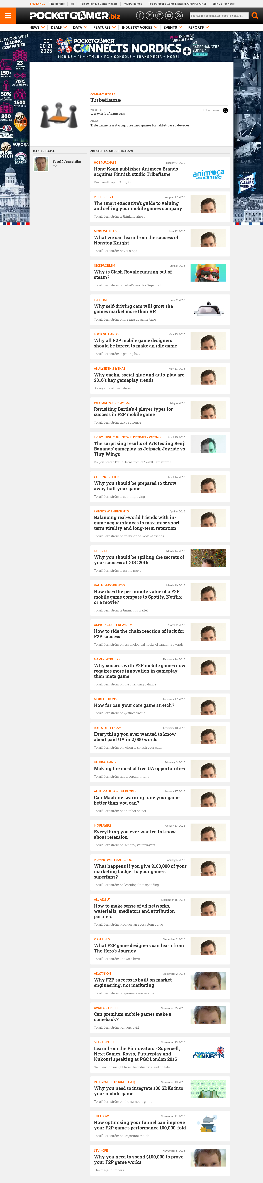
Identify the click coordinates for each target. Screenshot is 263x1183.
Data (77, 27)
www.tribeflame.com (107, 113)
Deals (56, 27)
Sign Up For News (224, 3)
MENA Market (133, 3)
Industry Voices (137, 27)
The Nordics (57, 3)
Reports (196, 27)
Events (170, 27)
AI (72, 3)
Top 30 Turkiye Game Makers (98, 3)
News (35, 27)
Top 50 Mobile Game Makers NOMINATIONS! (177, 3)
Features (102, 27)
